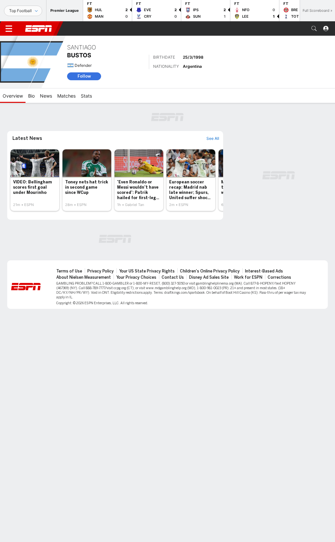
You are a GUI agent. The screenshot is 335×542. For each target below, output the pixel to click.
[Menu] (9, 28)
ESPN (38, 28)
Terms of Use (69, 271)
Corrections (279, 277)
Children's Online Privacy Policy (210, 271)
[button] (314, 28)
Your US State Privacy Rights (147, 271)
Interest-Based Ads (264, 271)
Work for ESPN (248, 277)
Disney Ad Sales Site (209, 277)
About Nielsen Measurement (83, 277)
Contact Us (173, 277)
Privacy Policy (100, 271)
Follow (84, 76)
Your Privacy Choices (136, 277)
